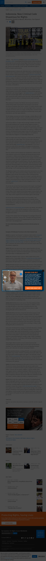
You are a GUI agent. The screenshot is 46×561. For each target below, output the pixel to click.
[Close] (43, 271)
